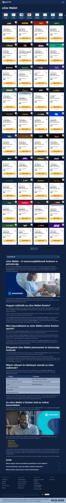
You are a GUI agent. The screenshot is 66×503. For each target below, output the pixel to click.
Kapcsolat (52, 479)
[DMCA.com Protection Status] (47, 494)
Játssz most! (9, 38)
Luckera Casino (6, 485)
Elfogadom (54, 500)
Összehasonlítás (38, 489)
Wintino (4, 488)
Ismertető (9, 40)
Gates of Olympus (22, 481)
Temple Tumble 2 (22, 483)
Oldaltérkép (36, 483)
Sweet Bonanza (21, 479)
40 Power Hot (21, 485)
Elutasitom (61, 500)
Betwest (4, 483)
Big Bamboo (21, 488)
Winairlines (4, 479)
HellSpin (4, 481)
